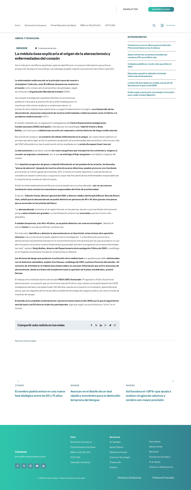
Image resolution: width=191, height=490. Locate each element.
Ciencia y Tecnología (27, 38)
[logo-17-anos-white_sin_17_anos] (33, 437)
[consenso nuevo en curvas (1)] (60, 3)
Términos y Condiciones (129, 477)
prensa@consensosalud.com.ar (30, 456)
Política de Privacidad (163, 477)
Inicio (73, 437)
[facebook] (17, 465)
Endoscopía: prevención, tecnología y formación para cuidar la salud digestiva (151, 93)
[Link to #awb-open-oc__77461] (162, 25)
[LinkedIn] (100, 325)
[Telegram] (110, 325)
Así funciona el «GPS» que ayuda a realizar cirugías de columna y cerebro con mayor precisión (148, 396)
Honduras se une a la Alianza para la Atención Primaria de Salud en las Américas (149, 46)
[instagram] (30, 465)
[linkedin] (43, 465)
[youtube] (37, 465)
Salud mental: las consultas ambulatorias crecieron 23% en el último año (147, 56)
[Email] (114, 325)
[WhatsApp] (105, 325)
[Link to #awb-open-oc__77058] (154, 25)
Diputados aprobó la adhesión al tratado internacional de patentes (147, 74)
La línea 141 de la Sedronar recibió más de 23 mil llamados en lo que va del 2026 (150, 84)
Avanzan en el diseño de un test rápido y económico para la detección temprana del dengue (95, 396)
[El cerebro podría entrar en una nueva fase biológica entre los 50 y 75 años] (40, 347)
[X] (96, 325)
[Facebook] (91, 325)
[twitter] (24, 465)
